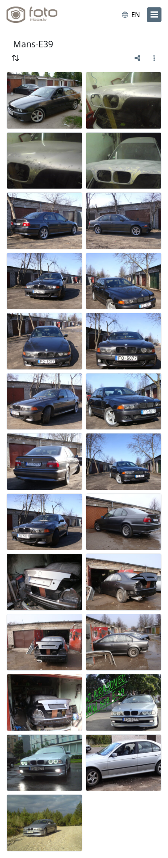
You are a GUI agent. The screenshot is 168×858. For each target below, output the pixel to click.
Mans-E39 (33, 44)
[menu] (154, 14)
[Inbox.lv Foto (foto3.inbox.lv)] (40, 15)
